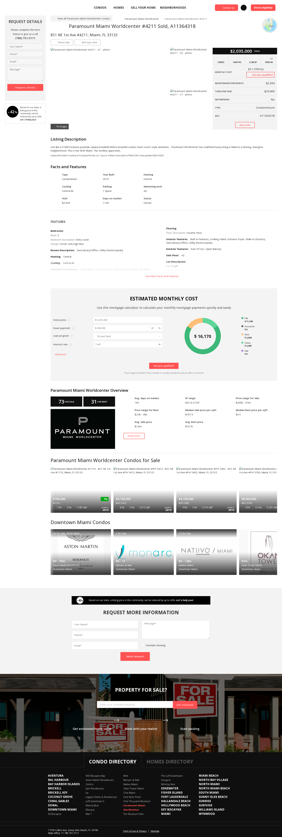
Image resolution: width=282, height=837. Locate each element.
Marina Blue (92, 805)
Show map (64, 42)
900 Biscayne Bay (95, 775)
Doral (53, 805)
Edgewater (169, 788)
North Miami (209, 784)
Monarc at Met (131, 780)
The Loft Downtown (172, 775)
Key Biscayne (171, 809)
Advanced (61, 354)
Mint (125, 775)
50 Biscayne (54, 813)
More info (245, 125)
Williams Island (211, 809)
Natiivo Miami (130, 784)
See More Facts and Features (162, 276)
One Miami (129, 792)
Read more (134, 435)
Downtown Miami (62, 809)
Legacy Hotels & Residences (101, 797)
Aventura (55, 775)
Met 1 (89, 813)
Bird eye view (89, 42)
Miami (166, 814)
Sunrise (205, 801)
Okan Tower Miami (133, 788)
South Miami (209, 792)
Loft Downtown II (95, 801)
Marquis (90, 809)
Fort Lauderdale (174, 797)
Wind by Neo (168, 784)
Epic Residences (95, 788)
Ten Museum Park (133, 813)
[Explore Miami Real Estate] (28, 7)
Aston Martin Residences (100, 780)
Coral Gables (58, 801)
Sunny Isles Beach (213, 797)
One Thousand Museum (136, 801)
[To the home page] (117, 18)
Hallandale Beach (176, 801)
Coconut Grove (60, 797)
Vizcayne (166, 780)
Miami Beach (209, 775)
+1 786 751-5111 (70, 833)
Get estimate (185, 704)
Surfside (205, 805)
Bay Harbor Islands (64, 784)
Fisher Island (172, 792)
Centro (89, 784)
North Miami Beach (214, 788)
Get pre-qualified (262, 74)
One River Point (132, 797)
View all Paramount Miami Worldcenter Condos (84, 18)
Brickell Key (58, 792)
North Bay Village (213, 780)
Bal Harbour (58, 780)
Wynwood (207, 814)
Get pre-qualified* (164, 365)
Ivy (87, 792)
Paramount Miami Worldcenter (142, 18)
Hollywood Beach (175, 805)
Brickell (55, 788)
